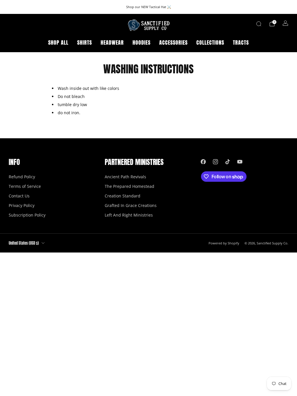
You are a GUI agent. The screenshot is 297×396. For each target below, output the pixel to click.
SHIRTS (84, 42)
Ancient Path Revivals (125, 176)
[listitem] (148, 7)
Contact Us (19, 196)
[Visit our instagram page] (215, 162)
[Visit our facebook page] (203, 162)
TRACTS (241, 42)
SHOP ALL (58, 42)
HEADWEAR (112, 42)
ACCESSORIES (173, 42)
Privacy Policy (22, 205)
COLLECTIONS (210, 42)
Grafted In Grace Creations (131, 205)
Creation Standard (122, 196)
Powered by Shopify (224, 243)
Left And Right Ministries (129, 215)
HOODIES (142, 42)
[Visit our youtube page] (240, 162)
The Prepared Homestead (129, 186)
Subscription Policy (27, 215)
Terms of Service (25, 186)
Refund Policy (22, 176)
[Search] (259, 24)
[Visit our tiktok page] (228, 162)
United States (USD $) (24, 243)
